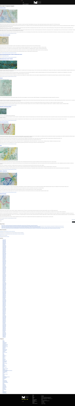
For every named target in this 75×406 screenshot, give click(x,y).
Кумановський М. (5, 361)
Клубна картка (33, 400)
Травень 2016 (4, 320)
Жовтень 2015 (4, 325)
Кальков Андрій (4, 355)
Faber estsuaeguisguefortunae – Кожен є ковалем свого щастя (11, 54)
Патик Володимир (5, 371)
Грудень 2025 (4, 245)
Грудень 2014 (4, 332)
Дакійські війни (3, 7)
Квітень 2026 (4, 242)
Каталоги (4, 356)
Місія (3, 367)
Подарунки (4, 372)
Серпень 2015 (4, 326)
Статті (3, 379)
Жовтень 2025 (4, 246)
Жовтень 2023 (4, 260)
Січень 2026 (4, 244)
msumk (8, 9)
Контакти (33, 402)
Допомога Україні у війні (34, 403)
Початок (4, 374)
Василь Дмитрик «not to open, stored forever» (9, 231)
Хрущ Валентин (4, 389)
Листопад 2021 (4, 274)
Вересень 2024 (4, 253)
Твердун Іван (4, 384)
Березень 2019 (4, 297)
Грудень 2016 (4, 315)
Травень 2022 (4, 270)
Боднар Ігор (4, 347)
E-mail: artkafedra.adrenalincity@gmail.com (45, 400)
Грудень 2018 (4, 299)
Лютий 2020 (4, 289)
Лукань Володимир (5, 363)
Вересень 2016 (4, 317)
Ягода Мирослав (4, 391)
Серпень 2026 (4, 239)
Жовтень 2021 (4, 275)
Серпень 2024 (4, 254)
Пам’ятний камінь (3, 193)
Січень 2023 (4, 265)
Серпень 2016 (4, 318)
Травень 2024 (4, 256)
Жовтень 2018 (4, 300)
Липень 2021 (4, 277)
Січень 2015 (4, 331)
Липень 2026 (4, 240)
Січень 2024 (4, 259)
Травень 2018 (4, 304)
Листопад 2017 (4, 308)
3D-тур (3, 340)
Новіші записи (73, 219)
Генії (1, 145)
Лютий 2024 (4, 258)
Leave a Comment (14, 33)
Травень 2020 (4, 287)
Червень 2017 (4, 311)
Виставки (4, 348)
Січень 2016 (4, 323)
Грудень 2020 (4, 282)
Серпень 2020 (4, 285)
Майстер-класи (4, 365)
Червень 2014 (4, 336)
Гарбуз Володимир (5, 349)
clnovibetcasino (1, 231)
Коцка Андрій (4, 359)
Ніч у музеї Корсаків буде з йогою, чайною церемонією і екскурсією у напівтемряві (13, 232)
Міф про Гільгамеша (5, 235)
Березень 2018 (4, 305)
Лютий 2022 (4, 272)
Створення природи (5, 381)
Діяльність (4, 351)
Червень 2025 (4, 249)
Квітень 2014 (4, 337)
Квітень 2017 (4, 312)
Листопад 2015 (4, 324)
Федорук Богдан (4, 386)
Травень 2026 (4, 241)
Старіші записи (2, 219)
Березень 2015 (4, 330)
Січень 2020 (4, 290)
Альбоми (4, 341)
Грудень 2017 (4, 307)
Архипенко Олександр (5, 344)
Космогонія (4, 358)
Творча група (4, 385)
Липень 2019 (4, 294)
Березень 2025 (4, 251)
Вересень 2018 (4, 301)
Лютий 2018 (4, 306)
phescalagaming (2, 236)
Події (3, 373)
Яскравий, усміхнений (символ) (5, 106)
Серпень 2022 (4, 268)
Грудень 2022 (4, 266)
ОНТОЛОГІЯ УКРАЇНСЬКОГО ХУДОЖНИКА (7, 370)
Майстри (4, 366)
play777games (1, 232)
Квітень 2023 (4, 264)
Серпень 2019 (4, 293)
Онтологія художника (34, 399)
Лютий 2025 (4, 252)
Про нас (3, 375)
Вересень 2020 (4, 284)
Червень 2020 (4, 286)
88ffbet (1, 235)
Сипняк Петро (4, 378)
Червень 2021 (4, 278)
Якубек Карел (4, 392)
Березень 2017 (4, 313)
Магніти (3, 364)
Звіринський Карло (5, 352)
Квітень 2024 (4, 257)
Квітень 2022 (4, 271)
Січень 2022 (4, 273)
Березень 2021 (4, 280)
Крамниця (33, 397)
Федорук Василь (4, 387)
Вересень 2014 (4, 334)
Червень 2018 (4, 303)
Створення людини (10, 33)
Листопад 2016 (4, 316)
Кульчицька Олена (5, 360)
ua (22, 401)
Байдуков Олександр (5, 345)
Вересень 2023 (4, 261)
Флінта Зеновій (4, 388)
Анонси (33, 395)
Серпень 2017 (4, 310)
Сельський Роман (5, 377)
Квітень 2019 (4, 296)
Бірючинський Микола (5, 346)
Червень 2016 (4, 319)
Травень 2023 (4, 263)
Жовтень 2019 (4, 292)
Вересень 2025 (4, 247)
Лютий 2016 (4, 322)
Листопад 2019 (4, 291)
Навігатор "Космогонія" (5, 33)
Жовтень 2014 (4, 333)
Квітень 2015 (4, 329)
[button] (23, 2)
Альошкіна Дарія (4, 342)
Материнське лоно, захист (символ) (6, 58)
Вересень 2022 (4, 267)
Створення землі (4, 380)
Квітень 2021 (4, 279)
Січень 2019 (4, 298)
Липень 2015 (4, 327)
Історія (3, 353)
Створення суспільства (5, 382)
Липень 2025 (4, 248)
